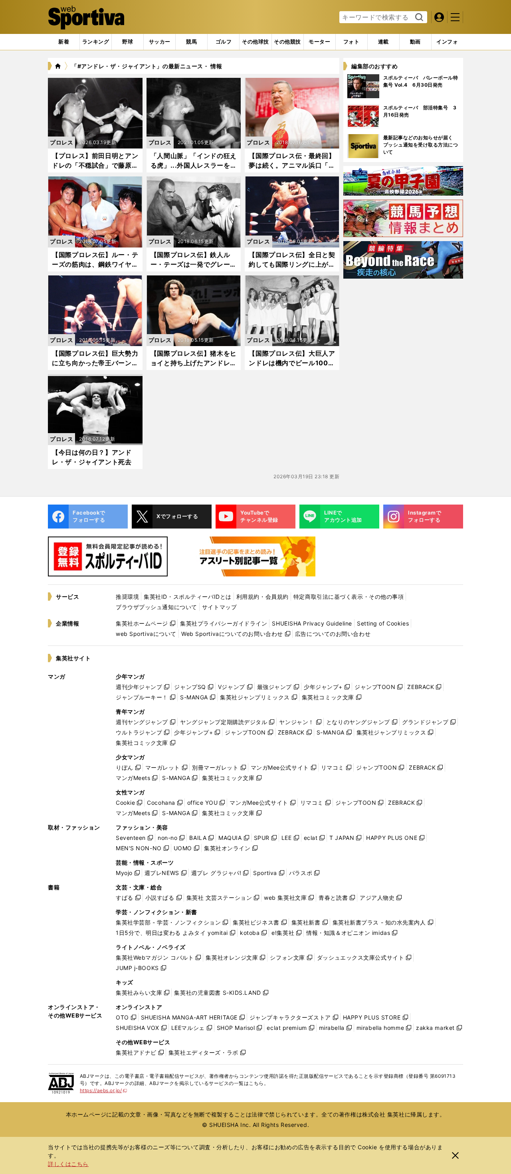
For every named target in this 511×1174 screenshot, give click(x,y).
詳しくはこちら (68, 1163)
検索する (418, 17)
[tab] (127, 42)
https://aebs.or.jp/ (103, 1090)
